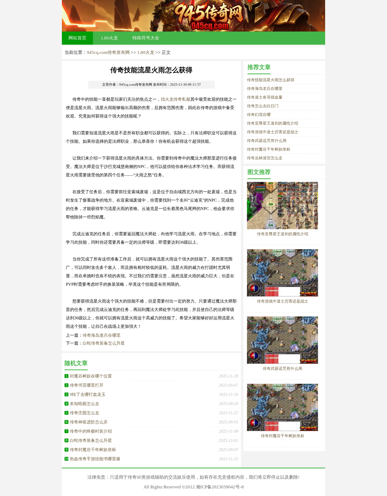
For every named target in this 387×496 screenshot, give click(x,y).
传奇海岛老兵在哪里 (102, 335)
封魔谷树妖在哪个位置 (91, 376)
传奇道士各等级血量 (264, 97)
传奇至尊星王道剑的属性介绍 (272, 123)
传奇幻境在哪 (259, 115)
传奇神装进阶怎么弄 (89, 422)
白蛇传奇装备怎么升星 (104, 343)
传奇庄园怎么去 (84, 413)
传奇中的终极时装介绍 (91, 431)
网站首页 (77, 37)
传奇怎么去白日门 (263, 106)
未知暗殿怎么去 (84, 403)
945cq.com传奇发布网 (108, 52)
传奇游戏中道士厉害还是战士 (272, 132)
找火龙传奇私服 (175, 99)
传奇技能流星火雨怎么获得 (270, 80)
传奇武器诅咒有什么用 (266, 141)
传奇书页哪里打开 (86, 385)
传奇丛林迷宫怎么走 (264, 158)
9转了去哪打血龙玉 (88, 394)
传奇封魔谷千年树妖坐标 (93, 449)
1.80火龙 (109, 37)
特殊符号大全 (145, 37)
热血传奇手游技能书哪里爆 (95, 459)
